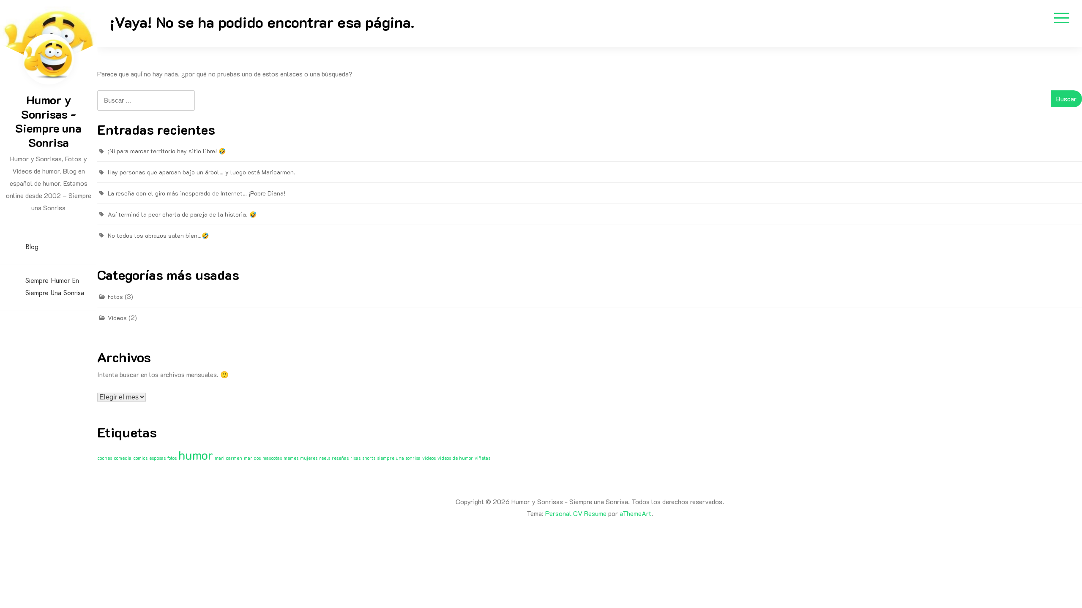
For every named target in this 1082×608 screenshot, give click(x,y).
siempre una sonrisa (399, 458)
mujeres (308, 458)
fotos (172, 458)
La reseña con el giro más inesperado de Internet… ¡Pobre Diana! (196, 193)
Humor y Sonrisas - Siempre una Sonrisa (48, 121)
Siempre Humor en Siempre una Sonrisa (54, 287)
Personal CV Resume (576, 513)
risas (355, 458)
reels (324, 458)
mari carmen (228, 458)
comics (140, 458)
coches (104, 458)
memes (291, 458)
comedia (122, 458)
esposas (157, 458)
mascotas (272, 458)
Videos (117, 318)
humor (195, 455)
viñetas (482, 458)
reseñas (340, 458)
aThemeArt (635, 513)
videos (429, 458)
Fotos (115, 297)
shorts (368, 458)
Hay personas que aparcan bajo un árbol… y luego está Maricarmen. (201, 172)
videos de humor (455, 458)
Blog (31, 247)
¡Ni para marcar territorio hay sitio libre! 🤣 (167, 151)
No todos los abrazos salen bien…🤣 (158, 235)
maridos (252, 458)
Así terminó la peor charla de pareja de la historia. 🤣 (182, 214)
